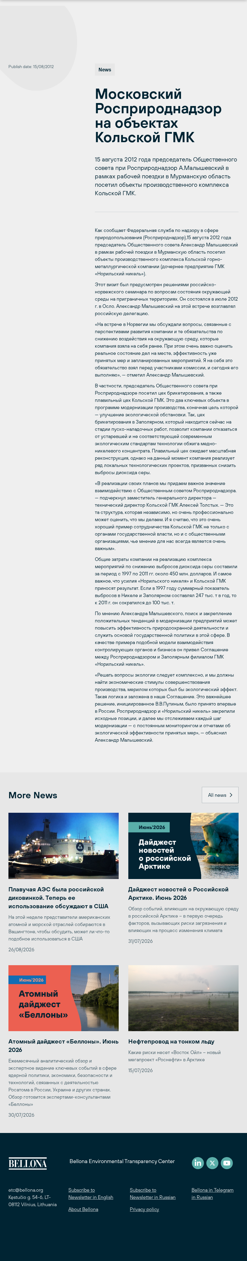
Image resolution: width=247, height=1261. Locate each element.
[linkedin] (198, 1163)
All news (217, 795)
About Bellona (83, 1209)
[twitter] (212, 1163)
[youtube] (227, 1163)
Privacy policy (144, 1209)
